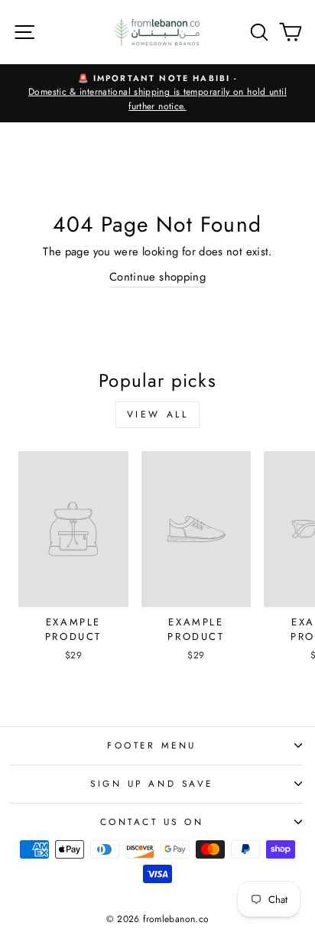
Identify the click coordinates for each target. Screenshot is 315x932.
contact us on (152, 821)
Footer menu (151, 745)
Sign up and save (151, 783)
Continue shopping (157, 276)
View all (158, 414)
